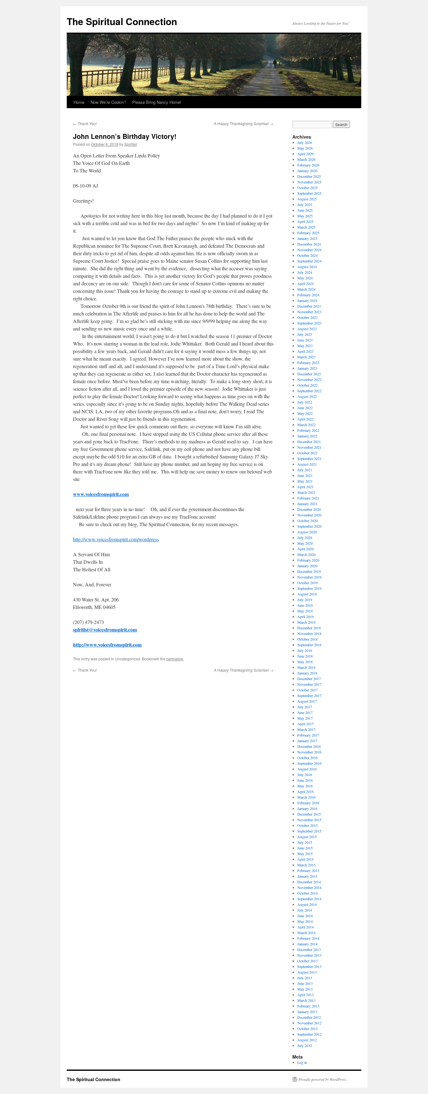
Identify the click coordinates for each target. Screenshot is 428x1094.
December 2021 (309, 441)
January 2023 (307, 368)
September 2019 (309, 588)
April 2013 (305, 994)
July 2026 (304, 142)
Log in (302, 1062)
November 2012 (309, 1022)
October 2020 (307, 520)
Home (79, 102)
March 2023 (306, 356)
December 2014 (309, 881)
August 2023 (307, 328)
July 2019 (304, 599)
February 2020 (308, 560)
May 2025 (305, 215)
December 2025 (309, 176)
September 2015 (309, 830)
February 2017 (308, 734)
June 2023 (305, 339)
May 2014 (305, 921)
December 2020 (309, 509)
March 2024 (306, 289)
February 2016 (308, 802)
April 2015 (305, 859)
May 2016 (305, 785)
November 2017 (309, 684)
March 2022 (306, 424)
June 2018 (305, 655)
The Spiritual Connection (122, 21)
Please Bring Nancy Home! (156, 102)
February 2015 (308, 870)
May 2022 (305, 413)
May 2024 (305, 277)
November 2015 (309, 819)
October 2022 (307, 385)
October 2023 (307, 317)
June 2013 (305, 983)
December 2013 (309, 949)
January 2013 (307, 1011)
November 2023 (309, 311)
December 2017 (309, 678)
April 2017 (305, 723)
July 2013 (304, 977)
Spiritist (130, 144)
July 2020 (304, 537)
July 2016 (304, 774)
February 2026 (308, 164)
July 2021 (304, 469)
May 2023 (305, 345)
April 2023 (305, 351)
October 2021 (307, 452)
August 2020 (307, 531)
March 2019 (306, 622)
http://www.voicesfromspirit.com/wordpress (116, 539)
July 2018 (304, 650)
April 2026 (305, 153)
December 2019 (309, 571)
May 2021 (305, 481)
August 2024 (307, 266)
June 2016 (305, 780)
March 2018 (306, 667)
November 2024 (309, 249)
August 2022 (307, 396)
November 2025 (309, 181)
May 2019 (305, 610)
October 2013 (307, 960)
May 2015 (305, 853)
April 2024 (305, 283)
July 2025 (304, 204)
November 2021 (309, 447)
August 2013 (307, 972)
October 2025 (307, 187)
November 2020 (309, 514)
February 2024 (308, 294)
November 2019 (309, 576)
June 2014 (305, 915)
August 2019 (307, 593)
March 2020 (306, 554)
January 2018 (307, 672)
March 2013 (306, 1000)
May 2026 (305, 148)
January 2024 (307, 300)
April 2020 (305, 548)
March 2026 (306, 159)
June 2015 (305, 847)
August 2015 (307, 836)
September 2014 (309, 898)
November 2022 (309, 379)
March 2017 (306, 729)
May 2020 (305, 543)
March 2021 (306, 492)
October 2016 (307, 757)
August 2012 (307, 1039)
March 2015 (306, 864)
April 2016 (305, 791)
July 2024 (304, 272)
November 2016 (309, 751)
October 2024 (307, 255)
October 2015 (307, 825)
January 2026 (307, 170)
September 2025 (309, 193)
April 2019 (305, 616)
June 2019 (305, 605)
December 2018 (309, 627)
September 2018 (309, 644)
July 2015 (304, 842)
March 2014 (306, 932)
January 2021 (307, 503)
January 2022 (307, 435)
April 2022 (305, 418)
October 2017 (307, 689)
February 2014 (308, 938)
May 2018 (305, 661)
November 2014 (309, 887)
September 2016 (309, 763)
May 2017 (305, 718)
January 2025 (307, 238)
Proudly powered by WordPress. (323, 1079)
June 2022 (305, 407)
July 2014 (304, 909)
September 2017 (309, 695)
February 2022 (308, 430)
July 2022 (304, 401)
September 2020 (309, 526)
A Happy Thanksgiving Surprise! (244, 123)
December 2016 (309, 746)
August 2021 (307, 464)
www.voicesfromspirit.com (101, 494)
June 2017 (305, 712)
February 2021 (308, 497)
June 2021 (305, 475)
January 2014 (307, 943)
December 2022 (309, 373)
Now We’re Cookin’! (108, 102)
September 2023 (309, 322)
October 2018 (307, 639)
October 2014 (307, 893)
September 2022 (309, 390)
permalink (174, 658)
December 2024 (309, 243)
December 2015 (309, 814)
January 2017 (307, 740)
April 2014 (305, 926)
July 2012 (304, 1045)
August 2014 (307, 904)
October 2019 (307, 582)
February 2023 (308, 362)
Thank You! (85, 123)
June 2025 (305, 210)
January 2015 (307, 876)
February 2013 (308, 1005)
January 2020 (307, 565)
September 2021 (309, 458)
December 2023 (309, 306)
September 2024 (309, 260)
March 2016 (306, 797)
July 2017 (304, 706)
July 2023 (304, 334)
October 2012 (307, 1028)
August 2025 (307, 198)
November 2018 (309, 633)
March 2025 (306, 227)
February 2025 (308, 232)
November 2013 (309, 955)
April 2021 (305, 486)
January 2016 (307, 808)
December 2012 (309, 1017)
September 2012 (309, 1034)
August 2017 (307, 701)
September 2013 (309, 966)
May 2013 (305, 988)
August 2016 (307, 768)
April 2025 (305, 221)
